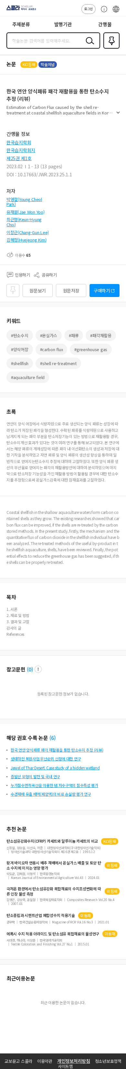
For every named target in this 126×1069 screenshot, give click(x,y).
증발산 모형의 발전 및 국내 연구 (35, 776)
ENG (116, 12)
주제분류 (21, 24)
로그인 (88, 8)
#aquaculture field (28, 377)
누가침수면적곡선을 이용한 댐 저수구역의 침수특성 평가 (54, 785)
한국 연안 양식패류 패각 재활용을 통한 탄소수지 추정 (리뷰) (57, 750)
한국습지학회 (18, 142)
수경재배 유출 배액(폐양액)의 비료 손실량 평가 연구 (51, 794)
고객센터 (102, 12)
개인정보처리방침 (73, 1061)
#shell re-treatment (58, 363)
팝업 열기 (38, 669)
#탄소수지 (19, 335)
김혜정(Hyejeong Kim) (26, 240)
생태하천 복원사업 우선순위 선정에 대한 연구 (46, 758)
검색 (88, 45)
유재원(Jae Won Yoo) (25, 212)
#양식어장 (19, 349)
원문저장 (71, 290)
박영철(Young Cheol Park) (24, 202)
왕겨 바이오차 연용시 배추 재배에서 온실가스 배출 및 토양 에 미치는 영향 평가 (53, 865)
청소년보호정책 (108, 1061)
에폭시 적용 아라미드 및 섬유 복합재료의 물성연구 (52, 933)
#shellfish (19, 363)
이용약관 (44, 1061)
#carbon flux (51, 349)
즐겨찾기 (110, 48)
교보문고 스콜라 (18, 1061)
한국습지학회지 (20, 150)
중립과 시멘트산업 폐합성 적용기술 (40, 915)
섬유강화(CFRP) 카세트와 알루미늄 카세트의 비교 (52, 841)
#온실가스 (49, 335)
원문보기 (37, 290)
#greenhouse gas (90, 349)
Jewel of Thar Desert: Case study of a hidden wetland (55, 767)
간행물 (104, 24)
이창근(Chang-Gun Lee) (27, 232)
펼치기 (118, 115)
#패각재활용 (100, 335)
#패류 (74, 335)
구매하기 (102, 290)
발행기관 (63, 24)
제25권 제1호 (19, 158)
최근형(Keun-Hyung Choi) (24, 222)
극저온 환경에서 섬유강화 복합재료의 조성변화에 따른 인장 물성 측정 (53, 891)
